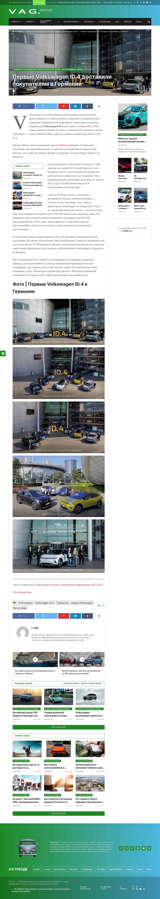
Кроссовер (19, 607)
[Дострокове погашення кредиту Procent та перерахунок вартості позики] (58, 783)
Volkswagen (25, 602)
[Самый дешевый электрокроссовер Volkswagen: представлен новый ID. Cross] (58, 697)
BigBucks (128, 230)
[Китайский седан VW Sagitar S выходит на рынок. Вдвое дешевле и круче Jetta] (27, 697)
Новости (20, 31)
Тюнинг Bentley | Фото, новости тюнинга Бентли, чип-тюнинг (132, 134)
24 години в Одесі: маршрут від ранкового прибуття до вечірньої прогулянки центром (90, 800)
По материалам (22, 592)
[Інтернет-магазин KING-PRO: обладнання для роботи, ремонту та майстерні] (27, 783)
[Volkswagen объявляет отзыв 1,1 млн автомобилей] (17, 196)
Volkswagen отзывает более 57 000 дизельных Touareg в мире (32, 174)
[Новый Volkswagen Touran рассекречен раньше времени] (17, 185)
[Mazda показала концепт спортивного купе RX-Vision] (125, 165)
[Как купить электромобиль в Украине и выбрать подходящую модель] (58, 749)
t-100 (35, 627)
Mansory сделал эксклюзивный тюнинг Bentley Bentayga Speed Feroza (132, 140)
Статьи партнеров (21, 761)
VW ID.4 (62, 145)
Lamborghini (95, 869)
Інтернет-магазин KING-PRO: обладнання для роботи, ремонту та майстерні (27, 800)
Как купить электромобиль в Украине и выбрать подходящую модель (57, 766)
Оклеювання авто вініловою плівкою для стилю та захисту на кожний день (89, 766)
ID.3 (89, 126)
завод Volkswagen (82, 602)
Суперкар (67, 869)
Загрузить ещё (59, 727)
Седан (109, 869)
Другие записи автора (91, 683)
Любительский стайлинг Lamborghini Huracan (125, 207)
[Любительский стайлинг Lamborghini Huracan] (125, 195)
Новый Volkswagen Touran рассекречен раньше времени (33, 184)
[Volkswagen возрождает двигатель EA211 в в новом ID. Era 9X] (90, 697)
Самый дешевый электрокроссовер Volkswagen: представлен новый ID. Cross (57, 714)
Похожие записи (71, 683)
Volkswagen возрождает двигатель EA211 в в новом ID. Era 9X (89, 714)
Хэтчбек (80, 869)
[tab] (71, 684)
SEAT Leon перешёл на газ (139, 207)
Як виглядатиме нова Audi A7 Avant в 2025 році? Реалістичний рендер (140, 177)
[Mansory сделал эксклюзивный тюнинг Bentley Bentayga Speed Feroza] (132, 117)
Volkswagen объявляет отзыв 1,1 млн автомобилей (33, 194)
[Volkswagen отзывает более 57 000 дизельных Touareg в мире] (17, 175)
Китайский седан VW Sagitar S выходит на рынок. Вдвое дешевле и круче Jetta (27, 714)
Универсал (142, 869)
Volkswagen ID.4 (44, 602)
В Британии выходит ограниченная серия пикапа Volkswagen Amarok (80, 2)
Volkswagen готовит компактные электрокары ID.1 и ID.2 (69, 584)
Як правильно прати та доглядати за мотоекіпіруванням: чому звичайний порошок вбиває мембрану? (26, 766)
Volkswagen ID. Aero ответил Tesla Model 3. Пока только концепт (33, 204)
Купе (119, 869)
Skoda (129, 869)
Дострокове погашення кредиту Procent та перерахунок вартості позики (58, 800)
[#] (134, 2)
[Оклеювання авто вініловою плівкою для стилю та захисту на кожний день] (90, 749)
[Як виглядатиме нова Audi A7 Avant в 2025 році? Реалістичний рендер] (141, 165)
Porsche (53, 869)
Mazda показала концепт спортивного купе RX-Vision (124, 177)
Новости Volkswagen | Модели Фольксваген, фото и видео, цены (52, 31)
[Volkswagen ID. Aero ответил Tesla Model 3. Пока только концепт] (17, 206)
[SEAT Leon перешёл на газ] (141, 195)
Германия (62, 602)
